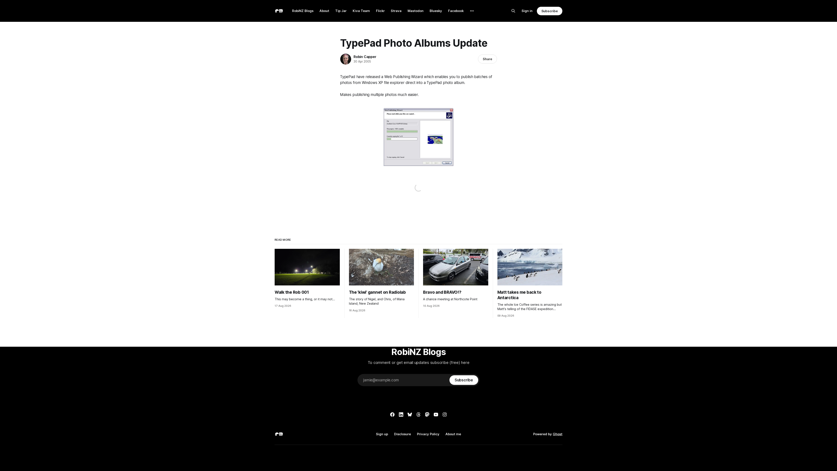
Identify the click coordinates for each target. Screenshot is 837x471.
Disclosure (402, 434)
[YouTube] (436, 414)
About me (453, 434)
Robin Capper (365, 57)
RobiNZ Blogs (302, 11)
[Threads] (418, 414)
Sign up (382, 434)
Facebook (456, 11)
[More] (471, 10)
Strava (396, 11)
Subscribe (549, 11)
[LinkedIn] (401, 414)
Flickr (380, 11)
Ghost (557, 434)
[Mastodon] (427, 414)
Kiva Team (361, 11)
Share (487, 59)
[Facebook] (392, 414)
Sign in (527, 11)
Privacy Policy (428, 434)
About (324, 11)
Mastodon (416, 11)
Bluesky (436, 11)
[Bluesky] (410, 414)
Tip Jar (341, 11)
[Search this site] (513, 10)
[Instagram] (444, 414)
